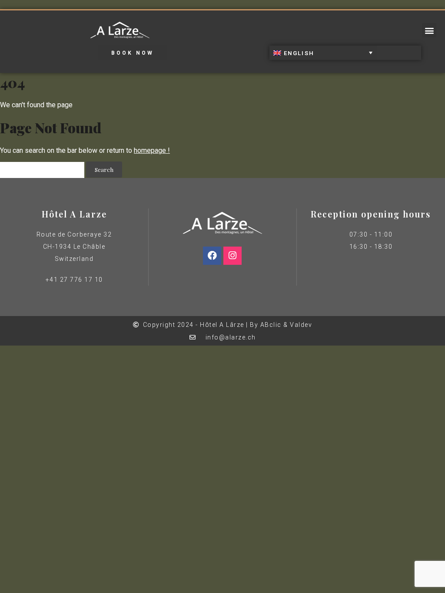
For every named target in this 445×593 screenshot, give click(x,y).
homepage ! (152, 150)
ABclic (271, 324)
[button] (429, 30)
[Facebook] (212, 256)
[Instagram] (232, 256)
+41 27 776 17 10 (74, 279)
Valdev (301, 324)
